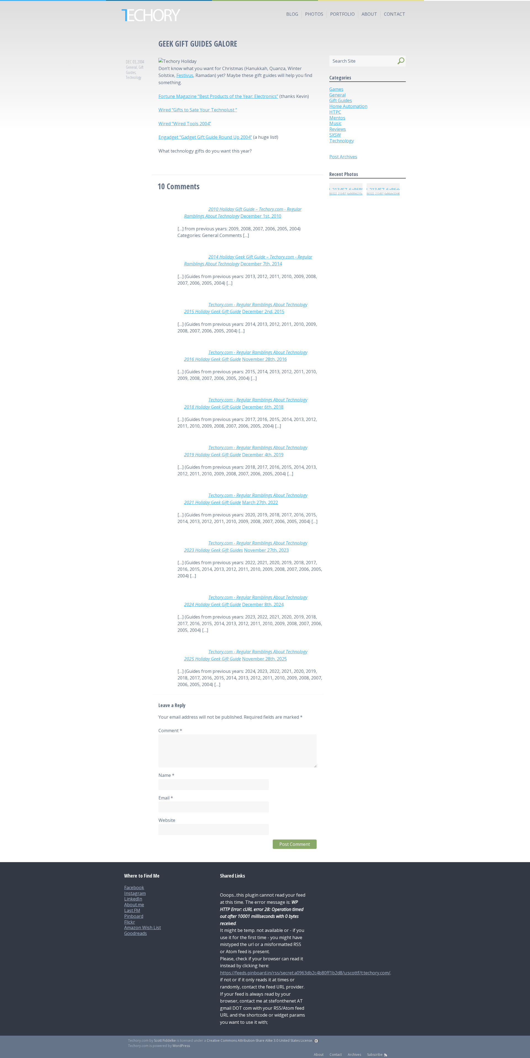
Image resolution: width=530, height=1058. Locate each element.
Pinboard (133, 916)
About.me (134, 905)
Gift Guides (134, 70)
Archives (354, 1054)
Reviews (337, 129)
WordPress (181, 1045)
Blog (292, 14)
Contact (394, 14)
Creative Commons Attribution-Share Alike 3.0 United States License (259, 1040)
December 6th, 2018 (262, 407)
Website (166, 820)
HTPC (335, 112)
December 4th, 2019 (262, 455)
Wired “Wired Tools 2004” (184, 124)
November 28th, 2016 (264, 359)
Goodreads (135, 933)
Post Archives (343, 157)
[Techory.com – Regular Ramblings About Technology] (265, 15)
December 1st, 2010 (260, 216)
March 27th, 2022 (260, 502)
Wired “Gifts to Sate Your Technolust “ (197, 110)
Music (335, 123)
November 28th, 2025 (264, 659)
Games (336, 89)
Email (165, 798)
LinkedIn (133, 899)
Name (166, 775)
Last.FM (132, 910)
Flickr (129, 922)
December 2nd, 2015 (263, 311)
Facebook (134, 887)
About (369, 14)
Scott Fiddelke (165, 1040)
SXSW (335, 135)
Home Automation (348, 106)
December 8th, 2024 (262, 604)
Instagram (135, 893)
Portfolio (342, 14)
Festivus (184, 75)
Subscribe (375, 1054)
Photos (314, 14)
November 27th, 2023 (266, 550)
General (131, 67)
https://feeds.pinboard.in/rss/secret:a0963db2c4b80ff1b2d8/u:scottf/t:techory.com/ (305, 973)
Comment (170, 730)
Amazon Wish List (142, 927)
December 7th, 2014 (261, 264)
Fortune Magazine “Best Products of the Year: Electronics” (218, 96)
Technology (133, 77)
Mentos (337, 118)
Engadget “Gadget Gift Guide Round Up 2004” (205, 137)
